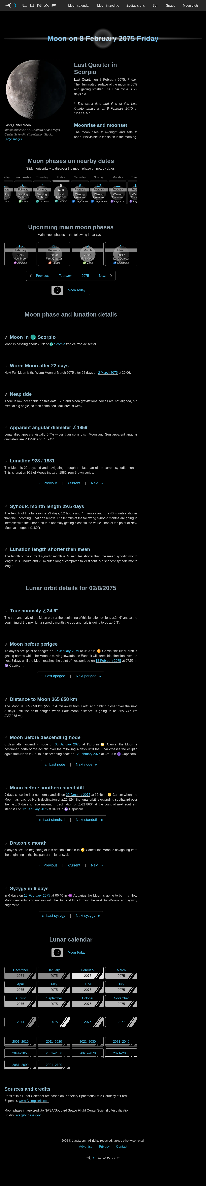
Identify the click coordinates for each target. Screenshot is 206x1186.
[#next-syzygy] (6, 888)
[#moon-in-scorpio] (6, 337)
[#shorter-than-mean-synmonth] (6, 549)
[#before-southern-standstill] (6, 787)
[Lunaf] (32, 5)
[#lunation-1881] (6, 460)
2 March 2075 (108, 372)
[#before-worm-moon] (6, 365)
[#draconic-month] (6, 843)
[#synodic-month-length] (6, 506)
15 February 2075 (37, 895)
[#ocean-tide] (6, 394)
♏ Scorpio (57, 344)
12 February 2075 (108, 660)
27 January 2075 (67, 651)
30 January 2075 (67, 744)
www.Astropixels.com (34, 1101)
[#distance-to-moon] (6, 699)
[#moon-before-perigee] (6, 644)
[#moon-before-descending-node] (6, 737)
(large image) (13, 139)
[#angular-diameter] (6, 427)
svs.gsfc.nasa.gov (28, 1115)
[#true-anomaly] (6, 610)
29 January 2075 (78, 794)
